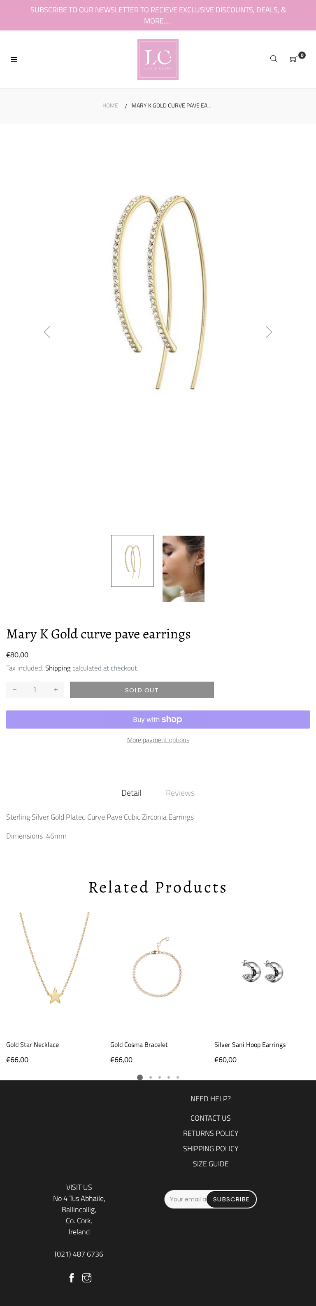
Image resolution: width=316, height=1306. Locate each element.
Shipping (58, 668)
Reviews (180, 792)
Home (110, 105)
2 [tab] (150, 1077)
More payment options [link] (158, 740)
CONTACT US (211, 1118)
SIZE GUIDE (211, 1163)
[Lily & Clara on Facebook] (71, 1278)
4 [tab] (168, 1077)
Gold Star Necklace (32, 1044)
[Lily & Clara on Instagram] (86, 1278)
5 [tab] (178, 1077)
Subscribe (231, 1199)
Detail (131, 792)
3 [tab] (159, 1077)
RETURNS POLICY (211, 1133)
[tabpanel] (54, 988)
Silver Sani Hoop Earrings (250, 1044)
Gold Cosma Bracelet (139, 1044)
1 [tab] (140, 1077)
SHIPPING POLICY (211, 1148)
